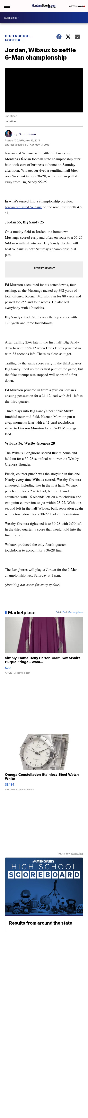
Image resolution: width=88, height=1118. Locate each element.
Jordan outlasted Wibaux (23, 206)
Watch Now (76, 6)
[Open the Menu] (7, 6)
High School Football (17, 38)
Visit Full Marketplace (69, 612)
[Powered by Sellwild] (77, 853)
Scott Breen (27, 134)
